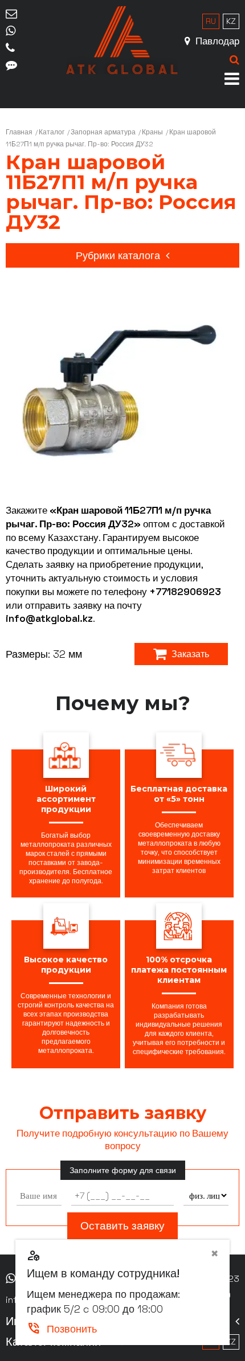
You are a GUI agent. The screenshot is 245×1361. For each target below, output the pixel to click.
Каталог (51, 132)
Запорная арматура (103, 132)
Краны (152, 132)
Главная (19, 132)
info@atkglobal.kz (49, 618)
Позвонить (62, 1329)
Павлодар (216, 41)
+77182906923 (185, 591)
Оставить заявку (122, 1226)
